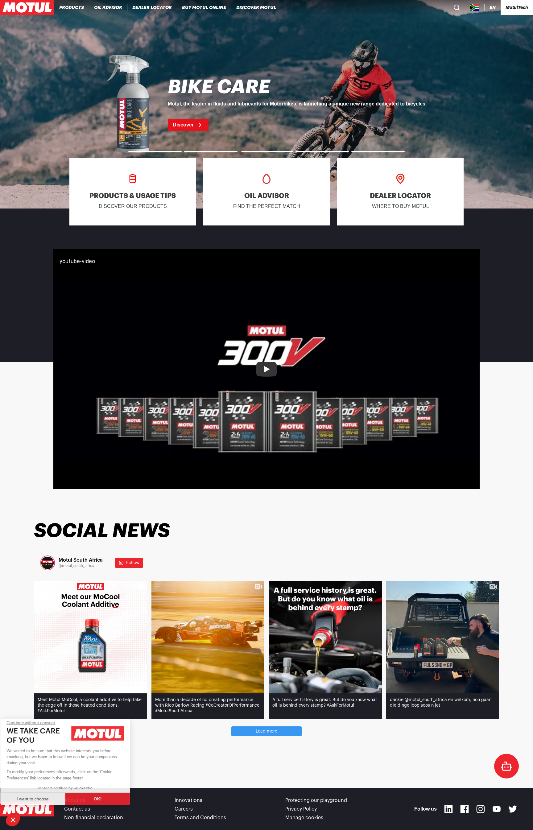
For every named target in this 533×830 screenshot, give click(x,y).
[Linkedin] (448, 809)
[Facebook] (464, 809)
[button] (13, 819)
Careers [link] (184, 809)
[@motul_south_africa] (47, 563)
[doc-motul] (506, 766)
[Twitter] (512, 809)
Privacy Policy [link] (301, 809)
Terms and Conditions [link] (200, 817)
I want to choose (39, 798)
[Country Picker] (475, 7)
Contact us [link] (77, 809)
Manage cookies (304, 817)
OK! (103, 798)
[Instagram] (480, 809)
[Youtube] (496, 809)
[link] (204, 7)
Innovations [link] (188, 800)
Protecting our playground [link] (316, 800)
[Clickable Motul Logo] (27, 7)
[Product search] (457, 7)
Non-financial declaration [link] (93, 817)
